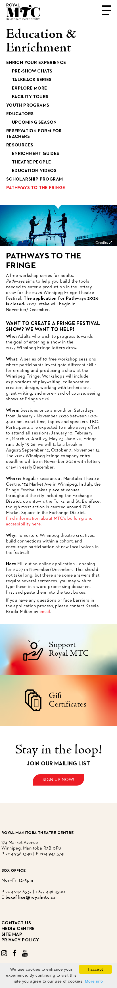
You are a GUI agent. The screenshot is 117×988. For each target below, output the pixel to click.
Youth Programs (27, 105)
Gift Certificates (67, 700)
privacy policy (20, 940)
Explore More (29, 88)
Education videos (34, 171)
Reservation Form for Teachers (34, 134)
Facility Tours (30, 97)
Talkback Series (32, 80)
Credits (102, 243)
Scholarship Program (34, 179)
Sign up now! (58, 780)
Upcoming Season (34, 122)
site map (11, 934)
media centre (18, 929)
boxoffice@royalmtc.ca (30, 897)
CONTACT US (16, 923)
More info (94, 981)
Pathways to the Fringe (35, 188)
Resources (20, 145)
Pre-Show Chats (32, 71)
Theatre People (31, 162)
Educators (20, 114)
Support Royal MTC (69, 649)
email (44, 612)
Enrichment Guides (35, 154)
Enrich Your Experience (36, 63)
